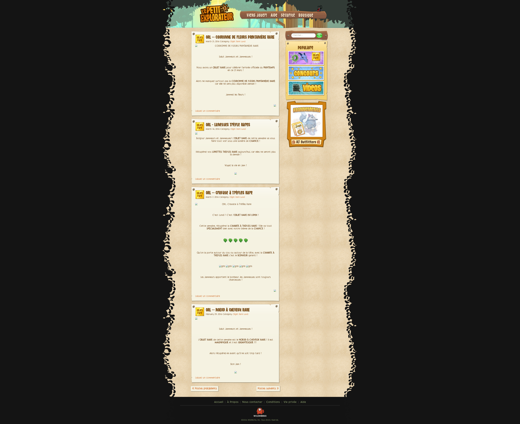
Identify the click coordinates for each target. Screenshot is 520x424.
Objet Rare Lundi (238, 42)
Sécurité (288, 15)
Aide (274, 15)
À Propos (232, 402)
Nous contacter (252, 402)
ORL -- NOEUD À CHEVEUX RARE (228, 309)
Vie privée (290, 402)
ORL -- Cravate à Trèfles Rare (229, 192)
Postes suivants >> (268, 388)
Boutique (306, 15)
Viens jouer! (257, 15)
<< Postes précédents (204, 388)
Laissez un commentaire (207, 111)
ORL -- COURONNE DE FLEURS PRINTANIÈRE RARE (240, 36)
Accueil (218, 402)
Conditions (273, 402)
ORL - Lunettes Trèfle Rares (228, 124)
